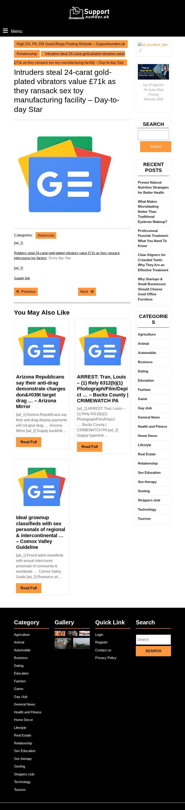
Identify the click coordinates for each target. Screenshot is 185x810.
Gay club (145, 408)
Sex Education (149, 472)
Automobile (147, 353)
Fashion (144, 390)
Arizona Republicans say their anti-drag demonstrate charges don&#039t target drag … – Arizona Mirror (40, 391)
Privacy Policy (105, 658)
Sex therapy (147, 482)
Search (153, 124)
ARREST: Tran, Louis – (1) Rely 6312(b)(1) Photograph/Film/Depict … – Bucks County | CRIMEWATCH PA (102, 388)
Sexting (144, 491)
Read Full (31, 443)
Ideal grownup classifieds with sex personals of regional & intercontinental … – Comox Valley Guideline (40, 532)
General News (149, 417)
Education (146, 380)
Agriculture (147, 334)
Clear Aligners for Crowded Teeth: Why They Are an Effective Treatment (153, 262)
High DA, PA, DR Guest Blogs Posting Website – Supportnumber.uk (71, 44)
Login (99, 634)
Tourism (144, 519)
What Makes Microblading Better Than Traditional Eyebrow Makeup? (152, 212)
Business (145, 362)
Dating (143, 371)
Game (142, 399)
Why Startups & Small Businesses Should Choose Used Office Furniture (152, 289)
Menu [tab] (16, 31)
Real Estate (147, 454)
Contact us (103, 650)
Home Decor (147, 436)
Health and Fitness (152, 426)
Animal (143, 343)
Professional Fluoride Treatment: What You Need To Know (153, 238)
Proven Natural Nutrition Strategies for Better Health (153, 187)
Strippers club (149, 500)
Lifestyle (144, 445)
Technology (147, 509)
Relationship (27, 54)
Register (101, 642)
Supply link (22, 278)
